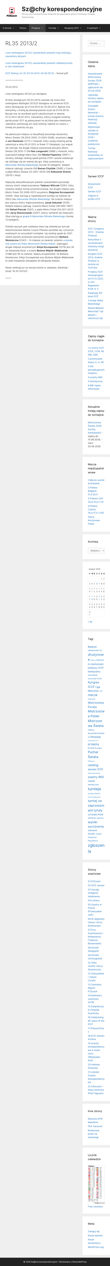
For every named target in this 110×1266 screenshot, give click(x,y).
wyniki (92, 822)
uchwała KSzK (95, 814)
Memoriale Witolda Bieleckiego (21, 165)
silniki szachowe (94, 773)
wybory (100, 818)
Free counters (95, 1206)
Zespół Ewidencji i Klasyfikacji (94, 837)
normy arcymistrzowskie (96, 733)
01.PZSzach (94, 881)
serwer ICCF (95, 769)
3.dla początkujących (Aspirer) (96, 369)
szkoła (91, 780)
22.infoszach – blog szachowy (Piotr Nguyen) (96, 1090)
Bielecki (92, 646)
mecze (92, 695)
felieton (93, 660)
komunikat (92, 675)
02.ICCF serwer (96, 885)
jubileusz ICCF (96, 667)
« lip (90, 621)
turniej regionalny (94, 797)
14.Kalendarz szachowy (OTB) (95, 999)
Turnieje (52, 28)
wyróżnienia (96, 826)
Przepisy (36, 28)
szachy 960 (96, 777)
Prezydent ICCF (93, 741)
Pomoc (23, 28)
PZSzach (91, 761)
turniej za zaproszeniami (96, 805)
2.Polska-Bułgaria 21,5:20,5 (93, 491)
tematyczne (93, 784)
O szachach (92, 28)
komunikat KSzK (95, 678)
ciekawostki (93, 650)
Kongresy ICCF (72, 28)
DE (100, 650)
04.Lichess (94, 900)
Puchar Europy (95, 748)
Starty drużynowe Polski (94, 520)
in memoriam (96, 664)
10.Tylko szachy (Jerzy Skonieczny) (95, 966)
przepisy (93, 744)
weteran (92, 818)
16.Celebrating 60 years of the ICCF (96, 1020)
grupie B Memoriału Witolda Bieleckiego (44, 216)
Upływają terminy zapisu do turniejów (96, 98)
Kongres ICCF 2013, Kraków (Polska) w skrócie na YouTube (95, 261)
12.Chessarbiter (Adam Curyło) (96, 977)
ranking (93, 765)
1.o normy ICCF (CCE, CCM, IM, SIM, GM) (96, 351)
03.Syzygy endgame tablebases (94, 893)
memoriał (91, 699)
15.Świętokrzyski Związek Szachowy (96, 1010)
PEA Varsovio (95, 1126)
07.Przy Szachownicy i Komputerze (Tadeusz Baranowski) (95, 936)
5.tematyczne (95, 381)
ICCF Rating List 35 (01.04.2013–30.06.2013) (29, 73)
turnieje (94, 789)
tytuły (98, 810)
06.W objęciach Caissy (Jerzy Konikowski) (96, 922)
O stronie (7, 28)
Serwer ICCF (94, 191)
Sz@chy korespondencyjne (62, 9)
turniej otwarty (94, 793)
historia (100, 660)
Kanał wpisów (95, 1235)
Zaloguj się (94, 1231)
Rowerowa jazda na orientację (93, 1134)
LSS (100, 691)
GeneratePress (79, 1261)
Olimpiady (95, 736)
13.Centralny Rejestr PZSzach (94, 988)
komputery (94, 671)
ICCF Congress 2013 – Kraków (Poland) (96, 232)
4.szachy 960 (95, 377)
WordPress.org (96, 1247)
